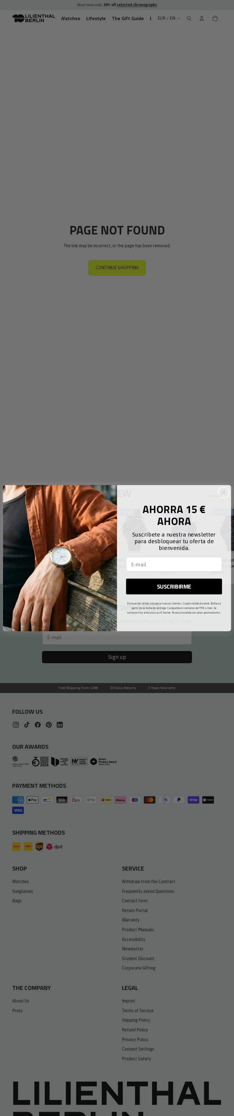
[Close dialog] (223, 492)
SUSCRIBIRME (174, 586)
